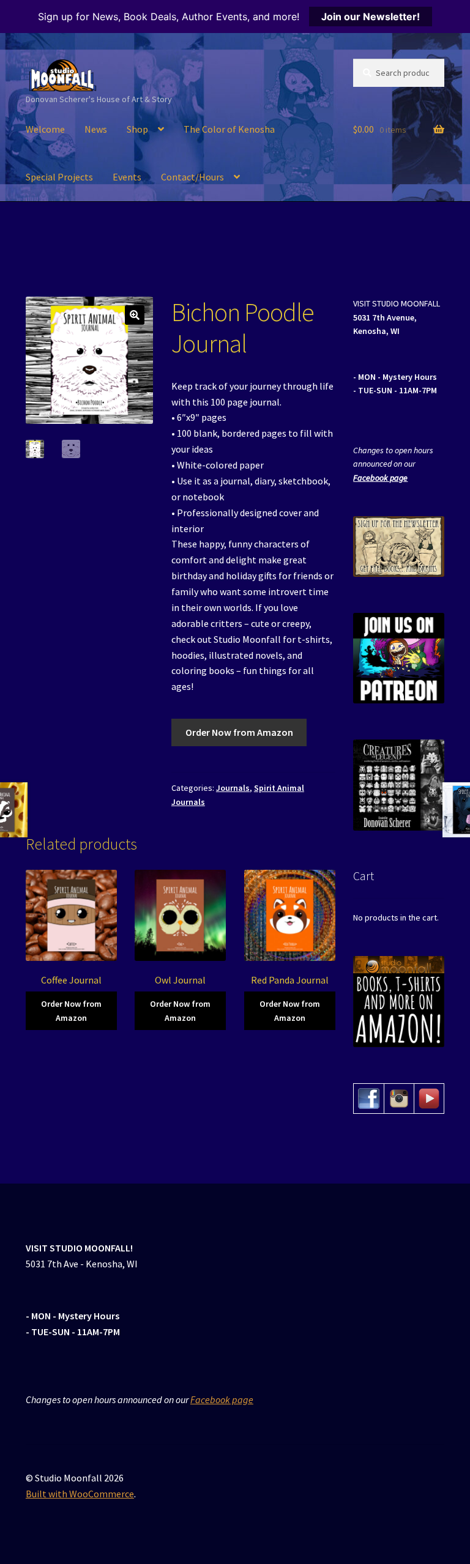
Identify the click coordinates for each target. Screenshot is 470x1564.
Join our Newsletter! (370, 16)
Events (127, 177)
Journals (233, 787)
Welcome (45, 129)
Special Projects (59, 177)
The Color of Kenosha (229, 129)
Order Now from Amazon (239, 732)
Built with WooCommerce (80, 1494)
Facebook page (380, 477)
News (95, 129)
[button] (134, 315)
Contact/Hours (192, 177)
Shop (137, 129)
